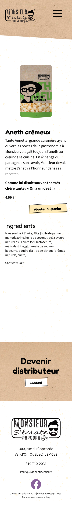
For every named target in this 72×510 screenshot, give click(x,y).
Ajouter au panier (48, 209)
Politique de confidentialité (36, 472)
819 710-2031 (36, 464)
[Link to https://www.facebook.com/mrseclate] (36, 484)
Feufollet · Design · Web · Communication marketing (42, 495)
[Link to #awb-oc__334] (57, 13)
